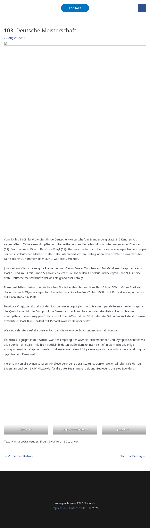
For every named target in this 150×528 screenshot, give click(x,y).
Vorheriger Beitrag (18, 456)
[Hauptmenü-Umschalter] (142, 8)
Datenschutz (77, 508)
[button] (75, 8)
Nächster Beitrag (133, 456)
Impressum (59, 508)
